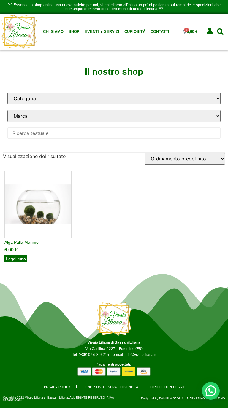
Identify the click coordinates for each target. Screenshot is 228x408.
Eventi (92, 31)
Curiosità (134, 31)
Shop (74, 31)
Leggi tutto (16, 258)
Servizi (111, 31)
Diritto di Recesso (167, 387)
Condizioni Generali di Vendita (110, 387)
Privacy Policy (57, 387)
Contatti (160, 31)
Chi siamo (53, 31)
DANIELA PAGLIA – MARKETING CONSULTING (192, 398)
